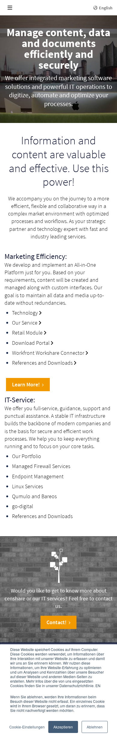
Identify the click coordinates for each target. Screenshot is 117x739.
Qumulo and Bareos (34, 496)
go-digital (22, 506)
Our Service (25, 322)
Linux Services (27, 486)
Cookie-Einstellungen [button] (27, 726)
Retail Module (27, 332)
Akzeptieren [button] (63, 726)
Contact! (56, 622)
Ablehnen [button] (95, 726)
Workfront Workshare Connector (48, 352)
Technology (25, 312)
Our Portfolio (26, 456)
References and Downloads (42, 362)
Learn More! (26, 384)
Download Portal (31, 342)
